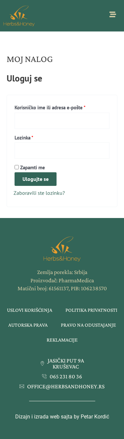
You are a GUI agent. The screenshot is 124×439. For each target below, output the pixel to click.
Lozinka (34, 137)
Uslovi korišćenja (29, 310)
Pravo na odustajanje (88, 325)
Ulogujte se (35, 179)
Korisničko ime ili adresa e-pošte (60, 107)
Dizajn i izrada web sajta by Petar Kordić (62, 416)
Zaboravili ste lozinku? (39, 192)
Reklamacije (62, 340)
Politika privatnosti (91, 310)
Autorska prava (28, 325)
